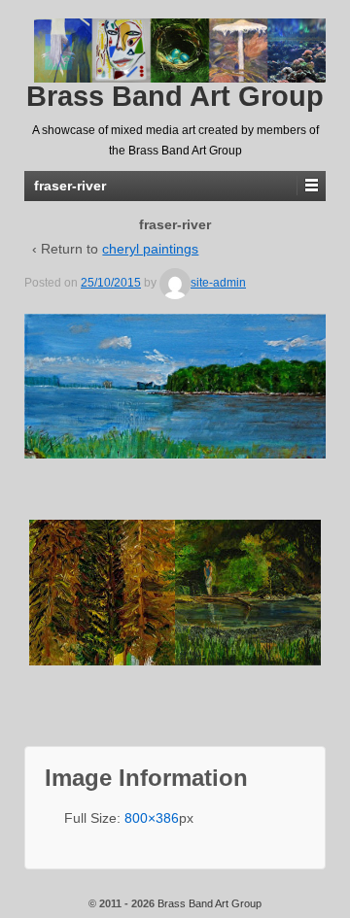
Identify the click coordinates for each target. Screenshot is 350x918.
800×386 (151, 818)
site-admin (218, 282)
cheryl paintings (150, 248)
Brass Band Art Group (175, 96)
